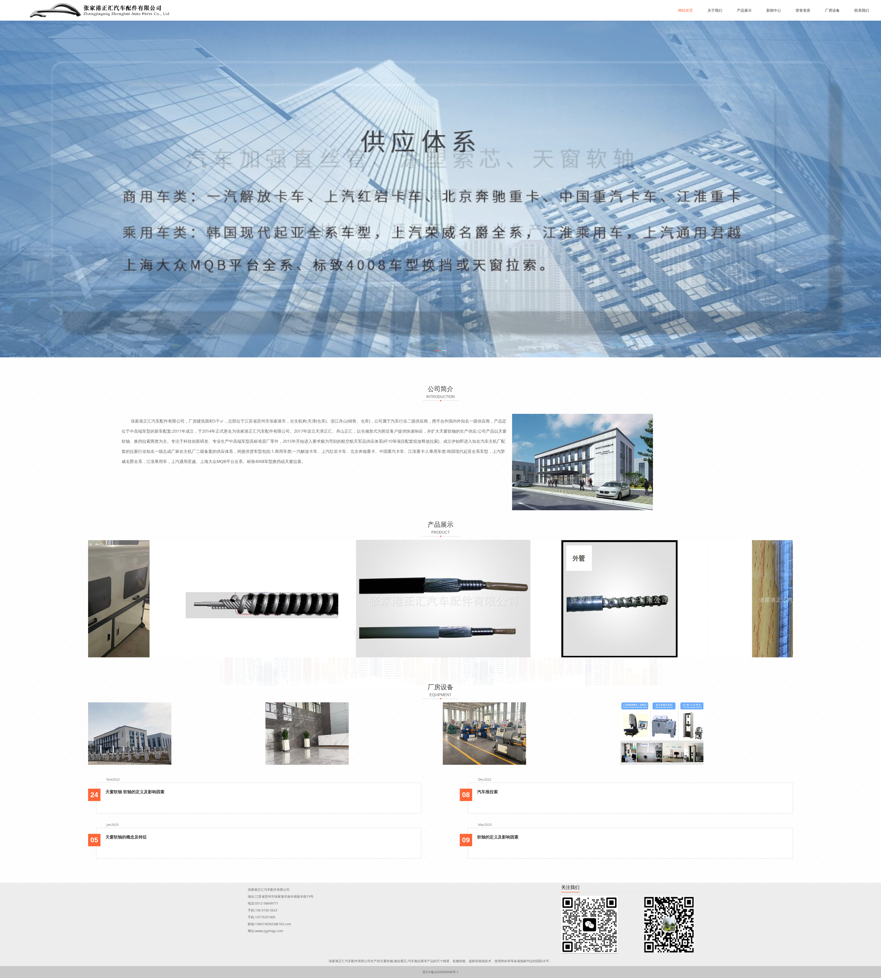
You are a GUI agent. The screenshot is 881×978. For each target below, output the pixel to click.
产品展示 (744, 10)
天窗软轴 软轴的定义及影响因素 (135, 791)
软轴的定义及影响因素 (498, 837)
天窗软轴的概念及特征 (126, 837)
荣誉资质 (803, 10)
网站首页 (685, 10)
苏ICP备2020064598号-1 (441, 972)
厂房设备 (832, 10)
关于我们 (715, 10)
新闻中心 (773, 10)
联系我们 (861, 10)
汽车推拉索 (487, 791)
